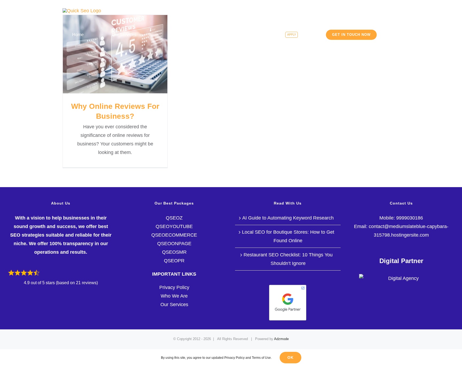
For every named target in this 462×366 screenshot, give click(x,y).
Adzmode (281, 339)
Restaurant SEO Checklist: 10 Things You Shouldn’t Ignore (288, 259)
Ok (290, 357)
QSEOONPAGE (174, 243)
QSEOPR (174, 260)
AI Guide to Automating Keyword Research (288, 218)
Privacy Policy (174, 287)
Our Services (174, 304)
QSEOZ (174, 218)
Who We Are (174, 296)
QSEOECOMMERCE (174, 235)
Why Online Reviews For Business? (115, 54)
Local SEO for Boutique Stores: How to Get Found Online (288, 236)
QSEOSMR (174, 252)
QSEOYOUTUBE (174, 226)
